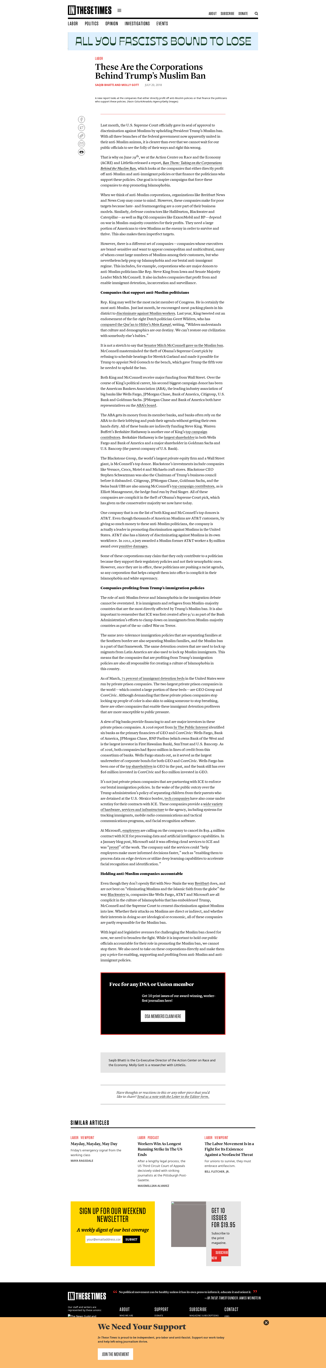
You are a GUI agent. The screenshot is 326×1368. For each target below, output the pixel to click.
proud (114, 847)
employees (131, 830)
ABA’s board (146, 405)
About (213, 13)
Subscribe (227, 13)
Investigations (137, 23)
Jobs (226, 1316)
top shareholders (139, 766)
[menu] (119, 11)
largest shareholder (179, 437)
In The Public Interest (191, 727)
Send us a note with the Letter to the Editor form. (173, 1096)
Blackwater (116, 894)
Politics (92, 23)
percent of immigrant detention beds (153, 678)
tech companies (177, 798)
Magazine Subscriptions (204, 1315)
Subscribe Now (220, 1255)
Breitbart (202, 883)
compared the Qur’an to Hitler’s (136, 324)
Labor (73, 23)
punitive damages (133, 546)
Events (162, 23)
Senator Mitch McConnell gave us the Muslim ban (183, 345)
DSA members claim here (163, 1016)
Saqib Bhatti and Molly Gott (117, 85)
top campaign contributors (193, 486)
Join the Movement (115, 1354)
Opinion (111, 23)
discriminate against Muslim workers (145, 313)
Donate (243, 13)
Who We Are (126, 1315)
